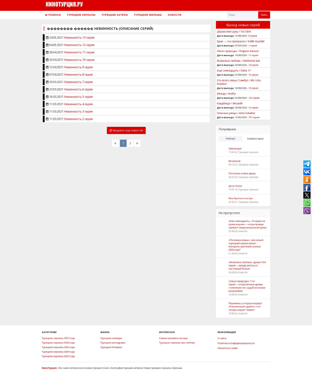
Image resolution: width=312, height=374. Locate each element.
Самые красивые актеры (173, 338)
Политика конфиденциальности (236, 343)
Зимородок (235, 148)
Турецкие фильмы (148, 15)
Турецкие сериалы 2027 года (58, 338)
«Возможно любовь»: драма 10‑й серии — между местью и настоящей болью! (247, 265)
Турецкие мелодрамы (112, 342)
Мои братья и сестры (241, 198)
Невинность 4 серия (78, 104)
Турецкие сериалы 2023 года (58, 356)
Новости (174, 15)
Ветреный (234, 161)
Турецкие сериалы (81, 15)
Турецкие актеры (115, 15)
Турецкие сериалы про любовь (177, 342)
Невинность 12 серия (79, 45)
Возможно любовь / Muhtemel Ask (238, 60)
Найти (264, 15)
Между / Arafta (226, 93)
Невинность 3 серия (78, 111)
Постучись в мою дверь (242, 173)
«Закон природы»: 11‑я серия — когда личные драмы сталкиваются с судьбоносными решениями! (247, 285)
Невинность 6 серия (78, 89)
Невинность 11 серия (79, 52)
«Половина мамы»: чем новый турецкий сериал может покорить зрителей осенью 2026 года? (246, 244)
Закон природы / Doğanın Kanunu (238, 51)
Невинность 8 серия (78, 74)
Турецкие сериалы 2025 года (58, 347)
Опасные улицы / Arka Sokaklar (236, 113)
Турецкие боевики (111, 347)
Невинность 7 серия (78, 82)
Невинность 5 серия (78, 97)
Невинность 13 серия (79, 38)
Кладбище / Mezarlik (229, 103)
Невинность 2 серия (78, 119)
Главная (54, 15)
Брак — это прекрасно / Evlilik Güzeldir (241, 41)
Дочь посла (235, 185)
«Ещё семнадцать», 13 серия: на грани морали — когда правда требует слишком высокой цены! (247, 224)
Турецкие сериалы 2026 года (58, 342)
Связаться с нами (228, 348)
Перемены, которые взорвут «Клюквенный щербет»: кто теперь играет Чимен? (245, 306)
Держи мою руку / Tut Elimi (234, 31)
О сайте (222, 338)
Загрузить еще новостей (127, 130)
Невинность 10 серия (79, 60)
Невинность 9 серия (78, 67)
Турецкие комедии (111, 338)
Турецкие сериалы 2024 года (58, 351)
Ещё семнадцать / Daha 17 (234, 70)
